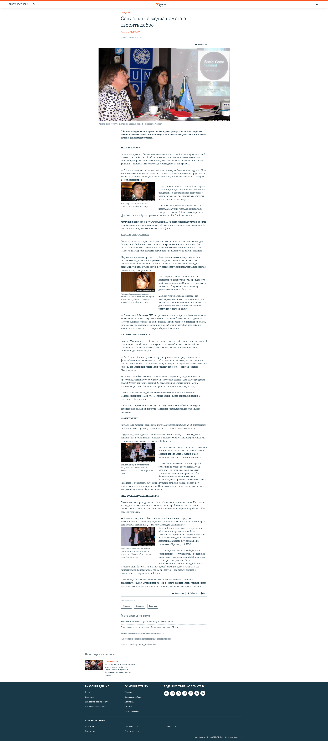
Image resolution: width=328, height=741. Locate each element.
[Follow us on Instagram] (172, 693)
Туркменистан (111, 662)
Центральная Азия (133, 697)
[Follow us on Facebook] (178, 693)
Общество (126, 13)
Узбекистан (170, 726)
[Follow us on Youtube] (166, 693)
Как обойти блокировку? (96, 702)
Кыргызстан (90, 731)
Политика (129, 702)
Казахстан (89, 726)
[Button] (201, 44)
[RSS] (202, 693)
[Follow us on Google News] (196, 693)
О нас (87, 692)
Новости (128, 692)
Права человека (132, 712)
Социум (128, 707)
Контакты (89, 697)
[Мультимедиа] (317, 4)
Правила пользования (95, 707)
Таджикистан (131, 726)
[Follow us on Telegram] (184, 693)
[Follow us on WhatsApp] (190, 693)
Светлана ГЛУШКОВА (130, 32)
